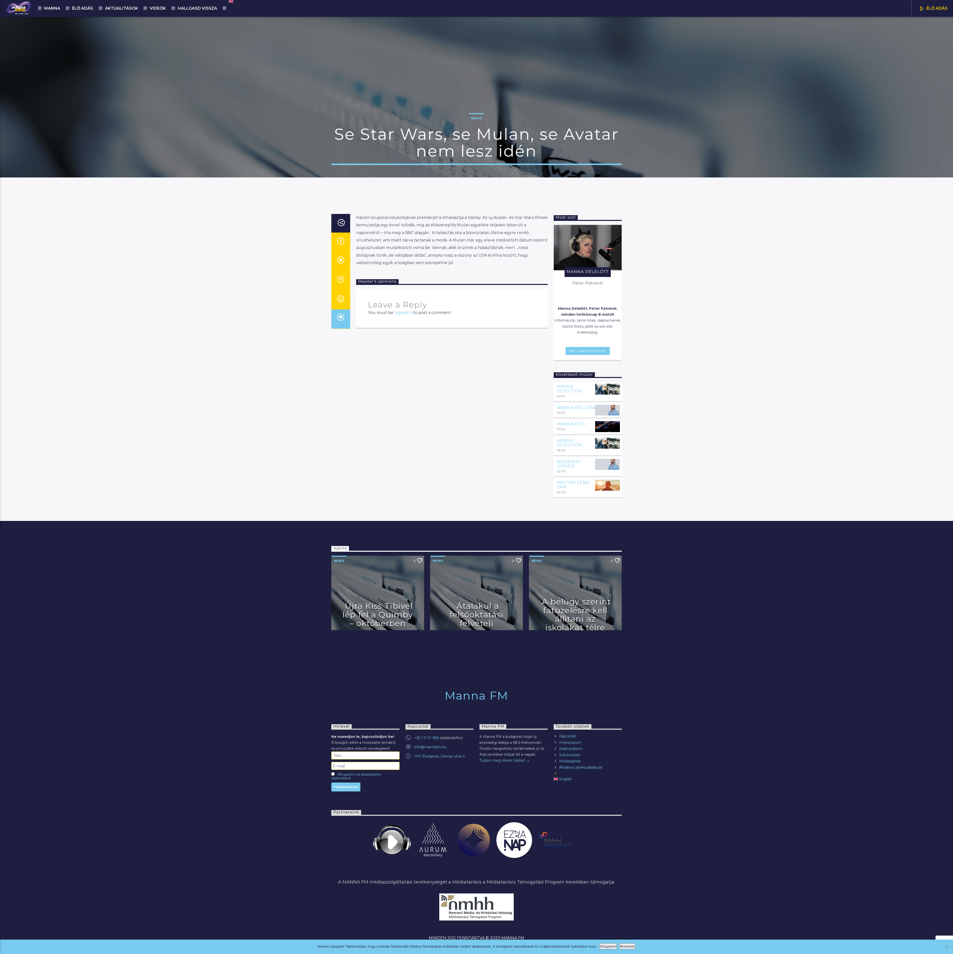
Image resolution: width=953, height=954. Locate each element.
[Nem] (946, 946)
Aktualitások (121, 8)
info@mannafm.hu (430, 747)
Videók (158, 8)
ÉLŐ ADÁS (936, 8)
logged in (403, 312)
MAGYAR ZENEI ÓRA (574, 484)
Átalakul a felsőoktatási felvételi (476, 614)
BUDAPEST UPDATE (569, 464)
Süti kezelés (569, 755)
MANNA (52, 8)
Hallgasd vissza (197, 8)
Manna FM (476, 695)
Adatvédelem (571, 749)
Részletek (627, 946)
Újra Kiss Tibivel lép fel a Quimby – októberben (377, 614)
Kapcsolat (567, 736)
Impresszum (570, 742)
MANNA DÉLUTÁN (576, 407)
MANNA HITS (571, 424)
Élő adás (82, 8)
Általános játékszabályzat (580, 767)
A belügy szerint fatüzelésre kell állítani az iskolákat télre (576, 614)
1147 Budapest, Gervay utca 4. (440, 756)
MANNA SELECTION (569, 388)
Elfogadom (608, 946)
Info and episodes (587, 351)
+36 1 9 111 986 (426, 738)
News (476, 118)
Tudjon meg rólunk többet (502, 760)
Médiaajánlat (570, 761)
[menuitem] (231, 1)
